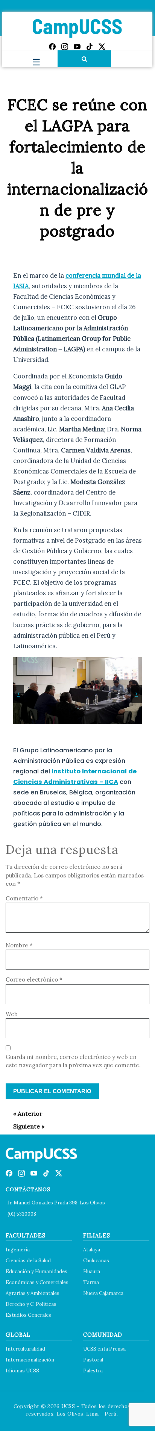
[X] (102, 46)
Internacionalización (30, 1360)
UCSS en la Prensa (104, 1349)
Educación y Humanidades (36, 1271)
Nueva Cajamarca (103, 1293)
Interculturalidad (25, 1349)
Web (12, 1014)
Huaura (91, 1271)
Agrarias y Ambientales (32, 1293)
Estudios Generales (28, 1315)
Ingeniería (18, 1249)
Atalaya (91, 1249)
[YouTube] (77, 46)
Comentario (24, 898)
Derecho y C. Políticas (31, 1304)
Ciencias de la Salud (28, 1260)
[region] (77, 690)
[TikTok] (89, 46)
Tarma (91, 1282)
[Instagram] (64, 46)
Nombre (19, 945)
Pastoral (93, 1360)
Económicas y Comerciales (37, 1282)
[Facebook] (52, 46)
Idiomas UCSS (22, 1370)
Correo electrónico (34, 979)
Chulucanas (96, 1260)
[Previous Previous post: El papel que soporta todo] (24, 1113)
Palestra (93, 1370)
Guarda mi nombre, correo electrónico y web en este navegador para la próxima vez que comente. (73, 1061)
